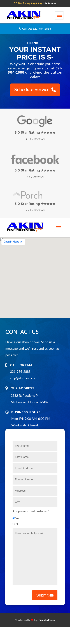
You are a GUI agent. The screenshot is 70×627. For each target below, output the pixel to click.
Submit (43, 595)
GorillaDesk (47, 620)
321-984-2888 (20, 371)
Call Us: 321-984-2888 (36, 28)
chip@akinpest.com (23, 378)
